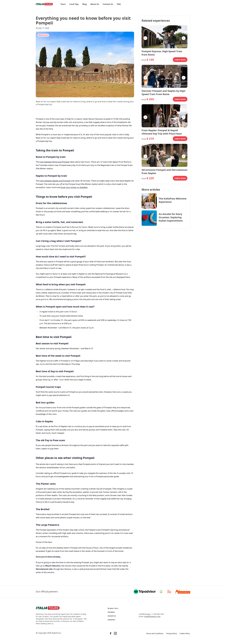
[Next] (184, 38)
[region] (164, 38)
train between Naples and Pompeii (55, 180)
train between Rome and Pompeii (54, 162)
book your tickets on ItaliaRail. (74, 187)
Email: (141, 616)
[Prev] (145, 38)
